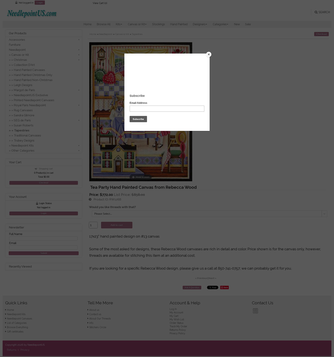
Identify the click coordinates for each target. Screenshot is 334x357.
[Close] (208, 54)
